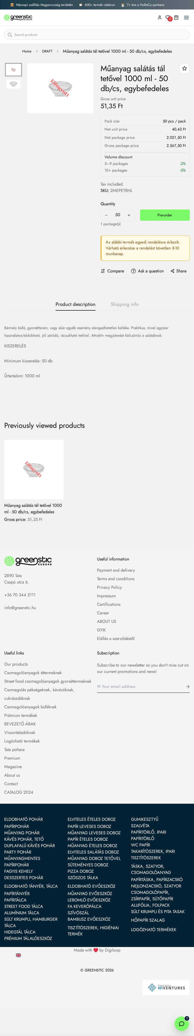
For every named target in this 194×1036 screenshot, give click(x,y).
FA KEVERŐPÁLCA (84, 906)
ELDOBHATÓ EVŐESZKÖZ (91, 886)
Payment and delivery (116, 570)
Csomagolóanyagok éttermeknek (33, 673)
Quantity (108, 204)
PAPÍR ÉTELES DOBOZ (88, 839)
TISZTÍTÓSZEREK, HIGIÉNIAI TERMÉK (93, 931)
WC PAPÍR (140, 845)
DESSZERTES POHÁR (23, 878)
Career (103, 613)
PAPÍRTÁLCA (15, 900)
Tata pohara (14, 750)
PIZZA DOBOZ (81, 871)
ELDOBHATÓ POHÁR (23, 819)
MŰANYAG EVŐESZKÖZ (90, 894)
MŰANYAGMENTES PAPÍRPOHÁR (22, 861)
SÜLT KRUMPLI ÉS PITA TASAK (158, 912)
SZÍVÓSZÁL (78, 913)
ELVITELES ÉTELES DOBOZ (92, 819)
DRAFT (47, 51)
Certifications (108, 604)
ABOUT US (106, 621)
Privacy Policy (109, 587)
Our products (16, 664)
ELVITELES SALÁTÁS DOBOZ (93, 852)
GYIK (101, 630)
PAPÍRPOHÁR (16, 826)
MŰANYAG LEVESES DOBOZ (94, 833)
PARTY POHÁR (17, 852)
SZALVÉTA (140, 826)
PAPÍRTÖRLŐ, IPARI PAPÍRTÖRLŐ (148, 835)
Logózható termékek (22, 741)
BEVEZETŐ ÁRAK (20, 724)
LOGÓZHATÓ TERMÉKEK (153, 930)
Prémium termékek (20, 715)
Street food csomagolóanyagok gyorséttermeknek (47, 681)
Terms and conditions (115, 579)
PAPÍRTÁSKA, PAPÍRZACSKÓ (157, 880)
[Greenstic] (18, 17)
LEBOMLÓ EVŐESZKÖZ (89, 900)
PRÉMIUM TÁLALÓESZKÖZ (28, 938)
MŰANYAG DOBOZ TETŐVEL (94, 858)
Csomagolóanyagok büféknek (30, 707)
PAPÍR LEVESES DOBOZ (89, 826)
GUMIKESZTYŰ (144, 819)
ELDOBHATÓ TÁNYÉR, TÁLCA (31, 886)
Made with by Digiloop (97, 950)
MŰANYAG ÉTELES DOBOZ (92, 846)
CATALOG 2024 (18, 792)
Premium (12, 758)
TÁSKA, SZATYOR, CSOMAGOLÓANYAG (151, 869)
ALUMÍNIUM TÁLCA (21, 913)
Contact (11, 784)
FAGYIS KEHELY (18, 871)
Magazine (13, 767)
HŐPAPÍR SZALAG (148, 920)
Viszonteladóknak (19, 732)
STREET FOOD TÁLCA (23, 906)
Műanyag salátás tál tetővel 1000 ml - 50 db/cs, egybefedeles (33, 508)
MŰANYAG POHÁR (22, 833)
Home (26, 51)
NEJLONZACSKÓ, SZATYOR (156, 886)
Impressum (106, 596)
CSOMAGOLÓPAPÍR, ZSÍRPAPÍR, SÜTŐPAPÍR (152, 895)
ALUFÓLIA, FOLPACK (150, 905)
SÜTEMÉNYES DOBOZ (88, 865)
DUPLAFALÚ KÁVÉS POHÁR (29, 846)
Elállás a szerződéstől (116, 638)
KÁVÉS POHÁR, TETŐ (24, 839)
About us (12, 775)
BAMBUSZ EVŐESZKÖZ (89, 919)
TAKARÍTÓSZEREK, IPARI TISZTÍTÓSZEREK (153, 854)
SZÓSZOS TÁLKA (83, 878)
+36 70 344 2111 (19, 595)
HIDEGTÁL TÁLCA (19, 932)
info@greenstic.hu (20, 608)
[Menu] (186, 17)
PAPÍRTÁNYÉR (17, 894)
